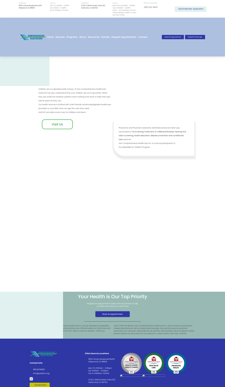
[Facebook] (37, 378)
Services (60, 37)
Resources (94, 37)
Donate (105, 37)
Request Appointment (123, 37)
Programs (71, 37)
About (82, 37)
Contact (143, 37)
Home (50, 37)
